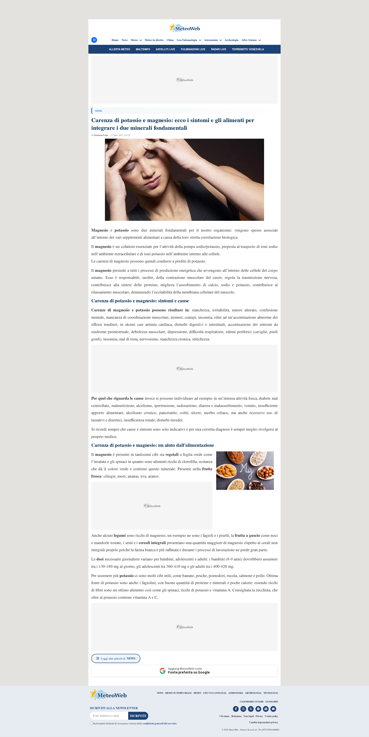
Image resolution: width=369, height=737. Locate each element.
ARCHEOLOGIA (253, 692)
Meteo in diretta (154, 40)
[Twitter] (251, 709)
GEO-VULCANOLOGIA (214, 692)
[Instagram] (243, 709)
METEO (197, 692)
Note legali (249, 716)
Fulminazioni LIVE (193, 49)
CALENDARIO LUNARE (251, 701)
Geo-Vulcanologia (187, 40)
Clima (170, 40)
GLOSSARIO (271, 701)
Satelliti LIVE (165, 49)
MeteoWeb (234, 729)
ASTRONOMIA (235, 692)
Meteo (134, 40)
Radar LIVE (218, 49)
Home (115, 40)
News (125, 40)
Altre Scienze (249, 40)
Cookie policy (271, 716)
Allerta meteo (119, 49)
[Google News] (266, 709)
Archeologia (232, 40)
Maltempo (143, 49)
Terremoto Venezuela (248, 49)
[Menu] (94, 40)
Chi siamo (224, 716)
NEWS (98, 110)
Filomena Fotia (101, 135)
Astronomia (211, 40)
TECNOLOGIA (270, 692)
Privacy (259, 716)
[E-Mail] (273, 709)
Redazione (236, 716)
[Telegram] (258, 709)
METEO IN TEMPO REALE (178, 692)
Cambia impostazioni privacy (263, 722)
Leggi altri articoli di (118, 658)
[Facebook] (236, 709)
